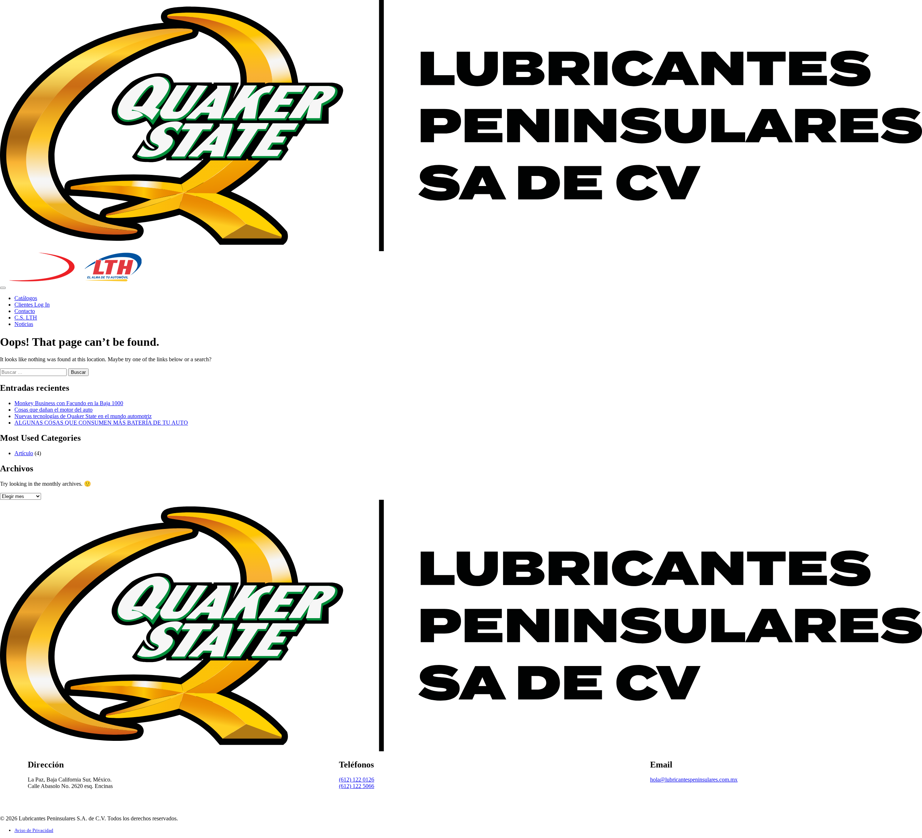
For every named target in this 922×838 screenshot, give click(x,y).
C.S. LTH (25, 317)
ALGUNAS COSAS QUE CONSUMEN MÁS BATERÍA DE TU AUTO (101, 423)
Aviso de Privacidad (33, 830)
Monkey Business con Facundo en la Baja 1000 (68, 403)
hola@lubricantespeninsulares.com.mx (694, 779)
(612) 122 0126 (356, 779)
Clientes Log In (32, 305)
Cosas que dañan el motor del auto (53, 410)
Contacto (24, 311)
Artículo (23, 453)
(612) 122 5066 (356, 786)
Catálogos (25, 298)
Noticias (23, 324)
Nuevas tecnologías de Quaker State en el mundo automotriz (83, 416)
